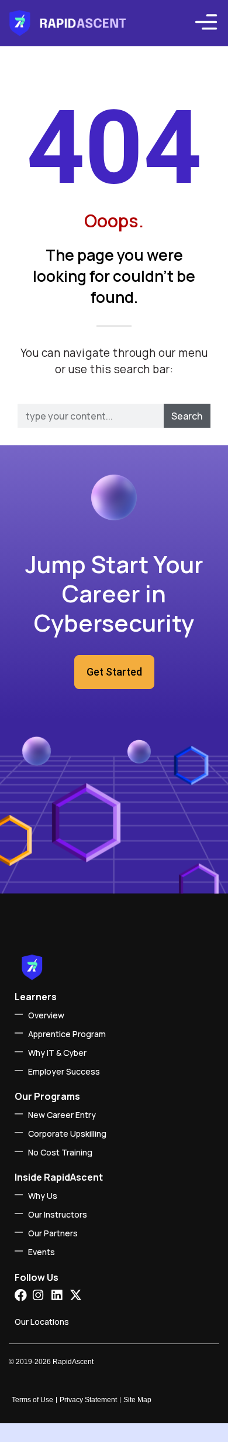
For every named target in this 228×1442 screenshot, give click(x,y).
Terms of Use (32, 1400)
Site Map (137, 1400)
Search (186, 416)
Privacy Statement (88, 1400)
